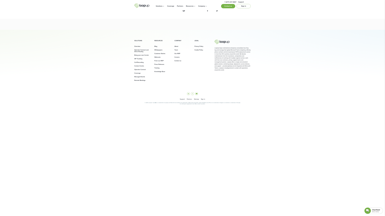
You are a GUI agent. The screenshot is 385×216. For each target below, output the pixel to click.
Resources (190, 6)
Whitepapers (158, 50)
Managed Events (139, 77)
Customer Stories (159, 53)
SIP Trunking (138, 59)
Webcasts (157, 57)
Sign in (243, 6)
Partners (180, 6)
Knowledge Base (159, 71)
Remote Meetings (139, 80)
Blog (155, 46)
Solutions (159, 6)
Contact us (228, 6)
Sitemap (196, 99)
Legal (197, 41)
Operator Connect (140, 69)
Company (201, 6)
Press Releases (159, 64)
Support (182, 99)
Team (176, 50)
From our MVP (159, 61)
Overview (137, 46)
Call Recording (139, 62)
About (176, 46)
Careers (177, 57)
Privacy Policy (199, 46)
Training (156, 68)
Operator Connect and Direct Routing (141, 51)
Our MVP (177, 53)
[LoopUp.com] (141, 6)
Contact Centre (139, 66)
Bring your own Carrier (141, 55)
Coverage (170, 6)
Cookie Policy (199, 50)
